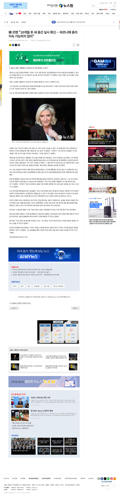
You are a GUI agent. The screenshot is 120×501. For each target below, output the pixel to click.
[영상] (102, 137)
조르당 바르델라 (58, 286)
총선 (28, 286)
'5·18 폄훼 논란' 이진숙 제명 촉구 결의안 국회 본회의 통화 (70, 441)
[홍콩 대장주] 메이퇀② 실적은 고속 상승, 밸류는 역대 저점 (56, 367)
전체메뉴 (6, 13)
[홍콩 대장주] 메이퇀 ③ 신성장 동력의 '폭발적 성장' (31, 367)
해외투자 (66, 13)
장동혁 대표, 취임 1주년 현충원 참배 (57, 450)
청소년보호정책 (46, 478)
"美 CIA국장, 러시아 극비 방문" (22, 423)
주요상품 (14, 478)
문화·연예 (100, 13)
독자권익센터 (57, 478)
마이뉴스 (113, 9)
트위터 (16, 45)
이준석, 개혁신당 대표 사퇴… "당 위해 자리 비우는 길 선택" (44, 450)
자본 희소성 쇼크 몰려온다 (20, 428)
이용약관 (82, 478)
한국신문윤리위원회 (107, 482)
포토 (24, 13)
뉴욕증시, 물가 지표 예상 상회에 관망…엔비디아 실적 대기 (74, 22)
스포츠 (107, 13)
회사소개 (6, 478)
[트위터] (105, 478)
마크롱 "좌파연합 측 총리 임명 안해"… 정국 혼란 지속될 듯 (31, 272)
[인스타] (111, 478)
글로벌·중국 (57, 13)
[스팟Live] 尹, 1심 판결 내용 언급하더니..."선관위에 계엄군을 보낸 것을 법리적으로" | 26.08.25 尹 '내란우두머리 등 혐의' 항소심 (102, 177)
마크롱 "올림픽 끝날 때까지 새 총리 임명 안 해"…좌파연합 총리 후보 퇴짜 (36, 275)
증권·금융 (79, 13)
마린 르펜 (46, 286)
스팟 (91, 127)
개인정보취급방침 (33, 478)
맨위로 (75, 308)
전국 (92, 13)
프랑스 (15, 286)
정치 (30, 13)
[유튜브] (98, 478)
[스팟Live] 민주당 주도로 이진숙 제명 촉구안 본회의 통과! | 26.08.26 (101, 142)
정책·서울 (37, 13)
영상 (17, 13)
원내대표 (37, 286)
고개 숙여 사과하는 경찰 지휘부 (44, 442)
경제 (43, 13)
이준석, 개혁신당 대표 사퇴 (40, 398)
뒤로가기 (14, 308)
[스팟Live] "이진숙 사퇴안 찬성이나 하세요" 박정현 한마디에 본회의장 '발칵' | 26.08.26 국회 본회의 (101, 159)
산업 (72, 13)
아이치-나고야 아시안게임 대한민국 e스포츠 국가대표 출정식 (70, 450)
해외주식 (103, 9)
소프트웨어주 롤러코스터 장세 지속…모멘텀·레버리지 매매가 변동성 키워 (56, 357)
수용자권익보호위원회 (71, 478)
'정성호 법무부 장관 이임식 (20, 450)
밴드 (19, 45)
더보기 (113, 22)
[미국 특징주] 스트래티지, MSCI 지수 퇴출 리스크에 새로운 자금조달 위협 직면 (31, 357)
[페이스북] (101, 478)
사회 (49, 13)
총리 (22, 286)
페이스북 (13, 45)
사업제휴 (22, 478)
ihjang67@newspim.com (18, 237)
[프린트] (78, 45)
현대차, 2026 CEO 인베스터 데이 (57, 442)
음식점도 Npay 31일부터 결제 (42, 411)
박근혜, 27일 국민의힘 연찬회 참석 (23, 426)
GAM (113, 13)
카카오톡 (10, 45)
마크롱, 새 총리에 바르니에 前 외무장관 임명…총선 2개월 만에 (32, 269)
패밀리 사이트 (105, 485)
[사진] (20, 402)
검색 (114, 6)
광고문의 (90, 478)
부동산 (87, 13)
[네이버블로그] (108, 478)
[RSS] (114, 478)
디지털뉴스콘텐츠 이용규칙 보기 (20, 303)
